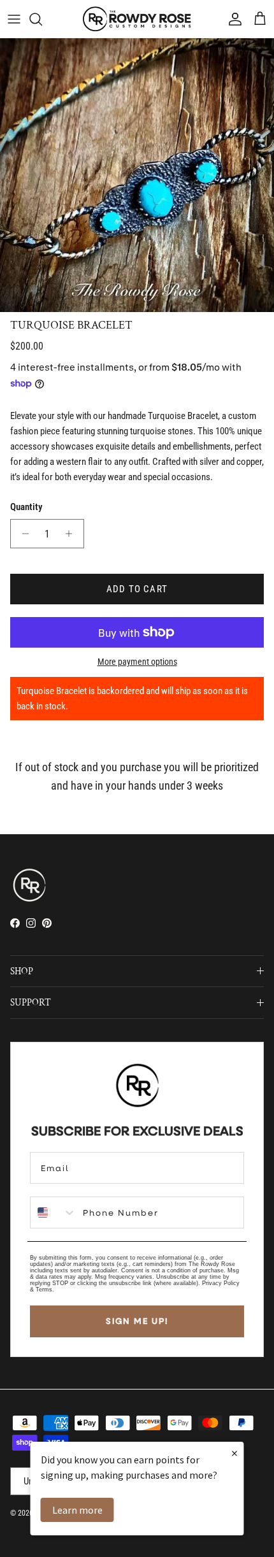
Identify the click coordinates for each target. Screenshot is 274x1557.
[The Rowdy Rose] (137, 18)
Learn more (77, 1510)
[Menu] (14, 19)
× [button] (234, 1453)
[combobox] (53, 1212)
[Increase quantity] (72, 534)
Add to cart (137, 589)
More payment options (137, 662)
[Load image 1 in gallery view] (137, 175)
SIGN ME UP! (137, 1320)
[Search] (42, 19)
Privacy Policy (221, 1283)
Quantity (26, 507)
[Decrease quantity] (22, 534)
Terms (44, 1289)
